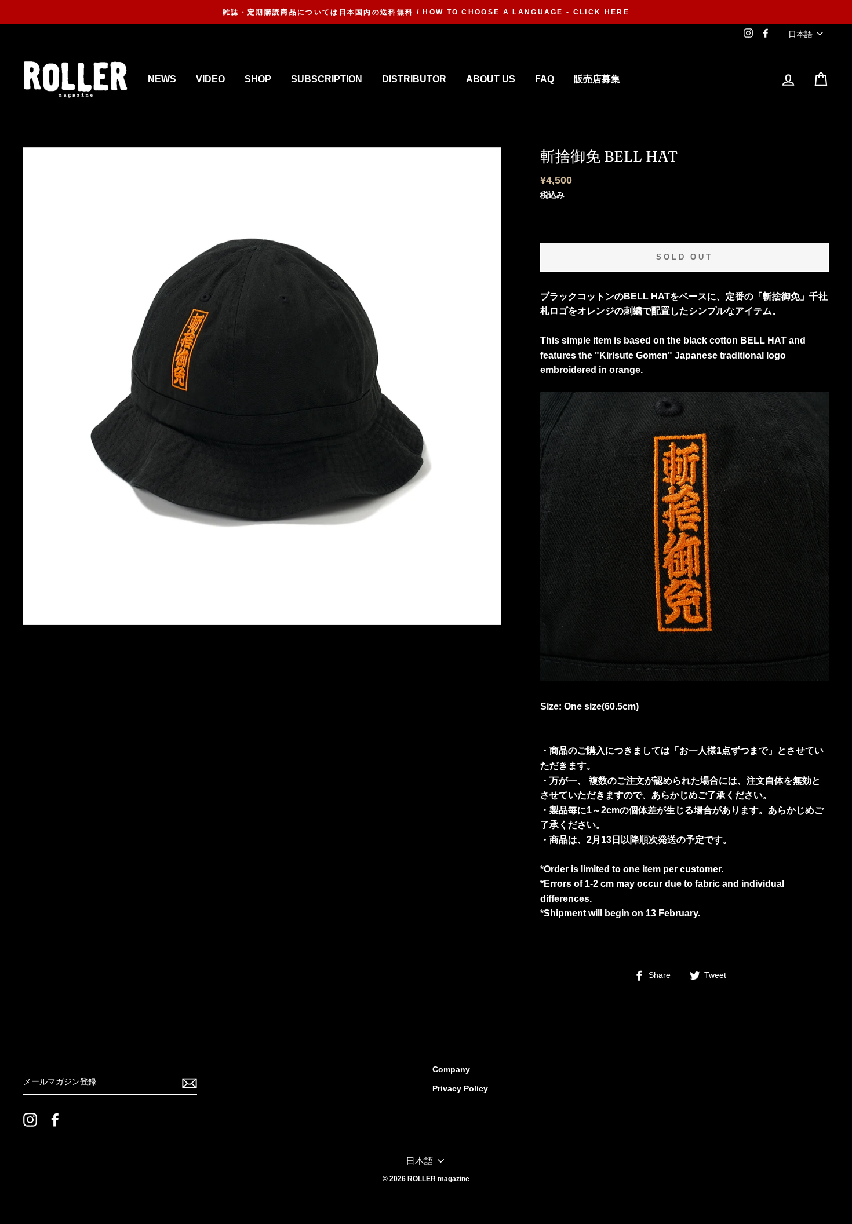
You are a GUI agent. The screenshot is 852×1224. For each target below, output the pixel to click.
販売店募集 (597, 79)
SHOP (258, 79)
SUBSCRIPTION (326, 79)
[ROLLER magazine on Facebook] (55, 1120)
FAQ (544, 79)
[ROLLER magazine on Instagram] (30, 1120)
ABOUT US (490, 79)
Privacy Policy (460, 1088)
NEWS (162, 79)
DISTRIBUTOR (414, 79)
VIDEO (210, 79)
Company (451, 1069)
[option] (426, 12)
